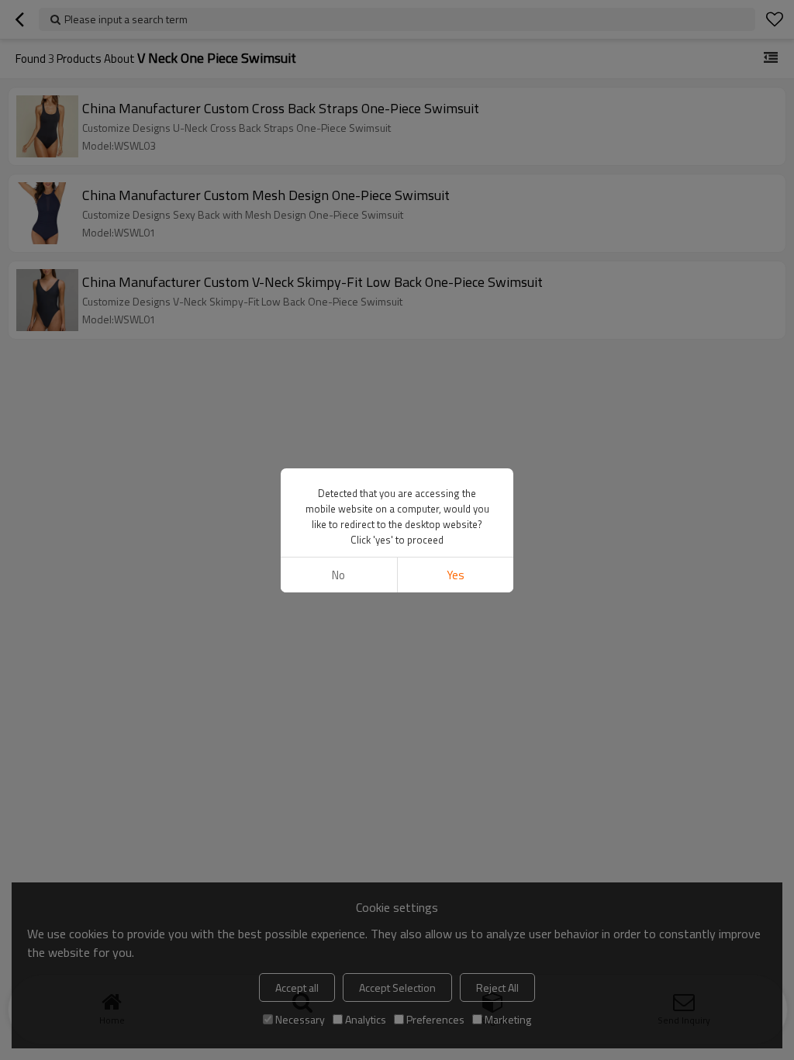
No (338, 575)
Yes (455, 575)
